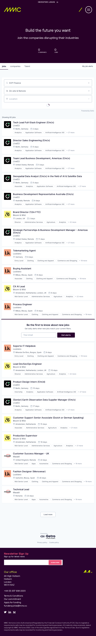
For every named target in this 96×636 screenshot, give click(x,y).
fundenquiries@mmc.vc (15, 605)
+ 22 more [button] (72, 222)
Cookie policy (54, 542)
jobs (4, 66)
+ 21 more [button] (73, 428)
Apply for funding (12, 602)
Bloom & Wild (19, 215)
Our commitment (12, 599)
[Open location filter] (89, 99)
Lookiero (17, 253)
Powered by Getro (87, 111)
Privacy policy (42, 542)
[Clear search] (89, 83)
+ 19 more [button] (83, 261)
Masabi (16, 456)
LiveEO (16, 125)
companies (15, 66)
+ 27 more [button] (70, 132)
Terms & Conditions (13, 595)
